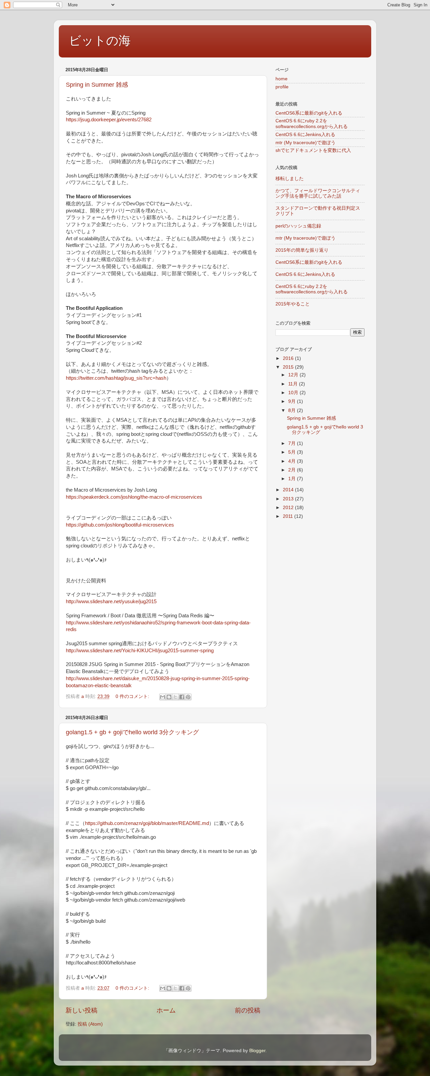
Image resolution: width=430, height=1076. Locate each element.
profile (282, 86)
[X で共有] (175, 697)
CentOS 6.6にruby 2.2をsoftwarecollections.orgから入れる (311, 123)
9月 (292, 401)
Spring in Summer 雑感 (97, 84)
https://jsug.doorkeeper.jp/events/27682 (109, 119)
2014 (289, 489)
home (281, 78)
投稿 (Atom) (90, 1024)
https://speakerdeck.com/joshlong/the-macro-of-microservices (134, 497)
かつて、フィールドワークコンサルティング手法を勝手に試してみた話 (317, 193)
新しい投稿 (81, 1010)
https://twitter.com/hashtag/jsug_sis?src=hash (116, 378)
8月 (292, 410)
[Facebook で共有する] (181, 697)
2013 (289, 498)
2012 (289, 507)
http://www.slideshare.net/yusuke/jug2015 (111, 601)
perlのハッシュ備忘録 (298, 226)
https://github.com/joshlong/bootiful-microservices (120, 525)
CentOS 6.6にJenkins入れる (305, 134)
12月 (294, 374)
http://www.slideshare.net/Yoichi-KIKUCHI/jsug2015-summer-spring (140, 650)
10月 (294, 392)
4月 (292, 461)
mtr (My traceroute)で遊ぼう (305, 142)
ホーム (166, 1010)
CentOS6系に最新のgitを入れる (308, 113)
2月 (292, 469)
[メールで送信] (162, 697)
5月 (292, 452)
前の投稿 (247, 1010)
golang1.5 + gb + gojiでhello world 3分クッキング (132, 732)
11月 (293, 383)
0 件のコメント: (133, 696)
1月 (292, 478)
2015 (289, 367)
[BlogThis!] (169, 697)
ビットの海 (100, 40)
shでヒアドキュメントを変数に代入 (313, 150)
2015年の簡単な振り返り (302, 250)
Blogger (257, 1050)
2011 (288, 516)
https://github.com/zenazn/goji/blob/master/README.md (147, 823)
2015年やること (292, 303)
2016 (289, 358)
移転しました (289, 178)
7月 (292, 443)
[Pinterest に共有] (188, 697)
